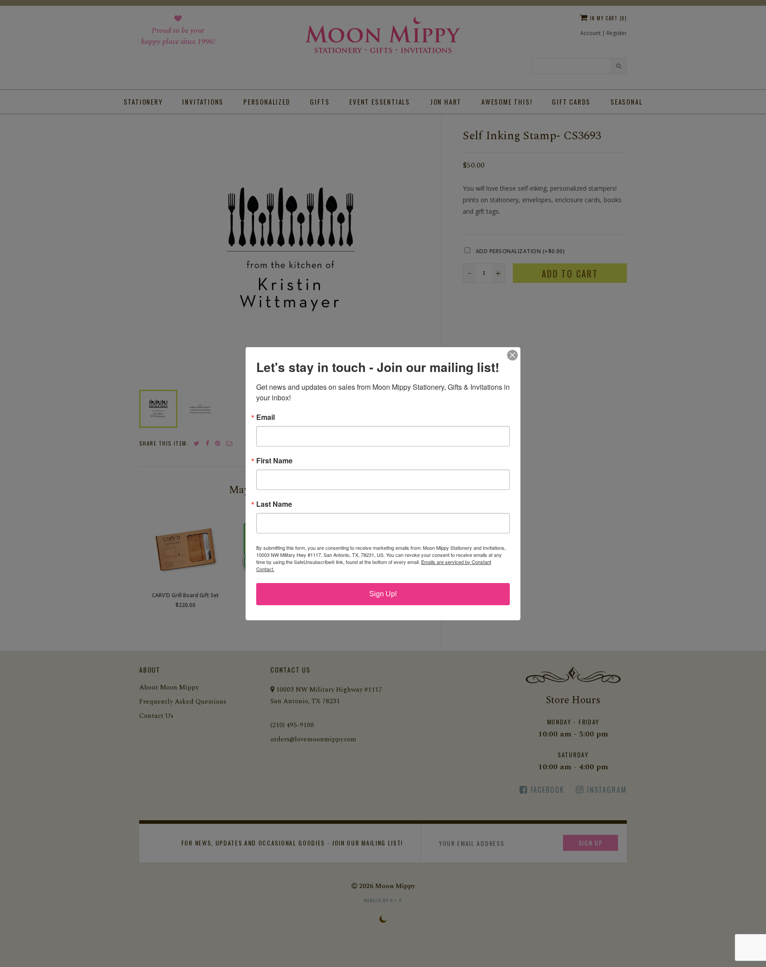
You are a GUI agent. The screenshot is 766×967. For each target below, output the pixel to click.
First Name (274, 460)
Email (265, 417)
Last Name (274, 504)
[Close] (512, 355)
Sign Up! (383, 594)
